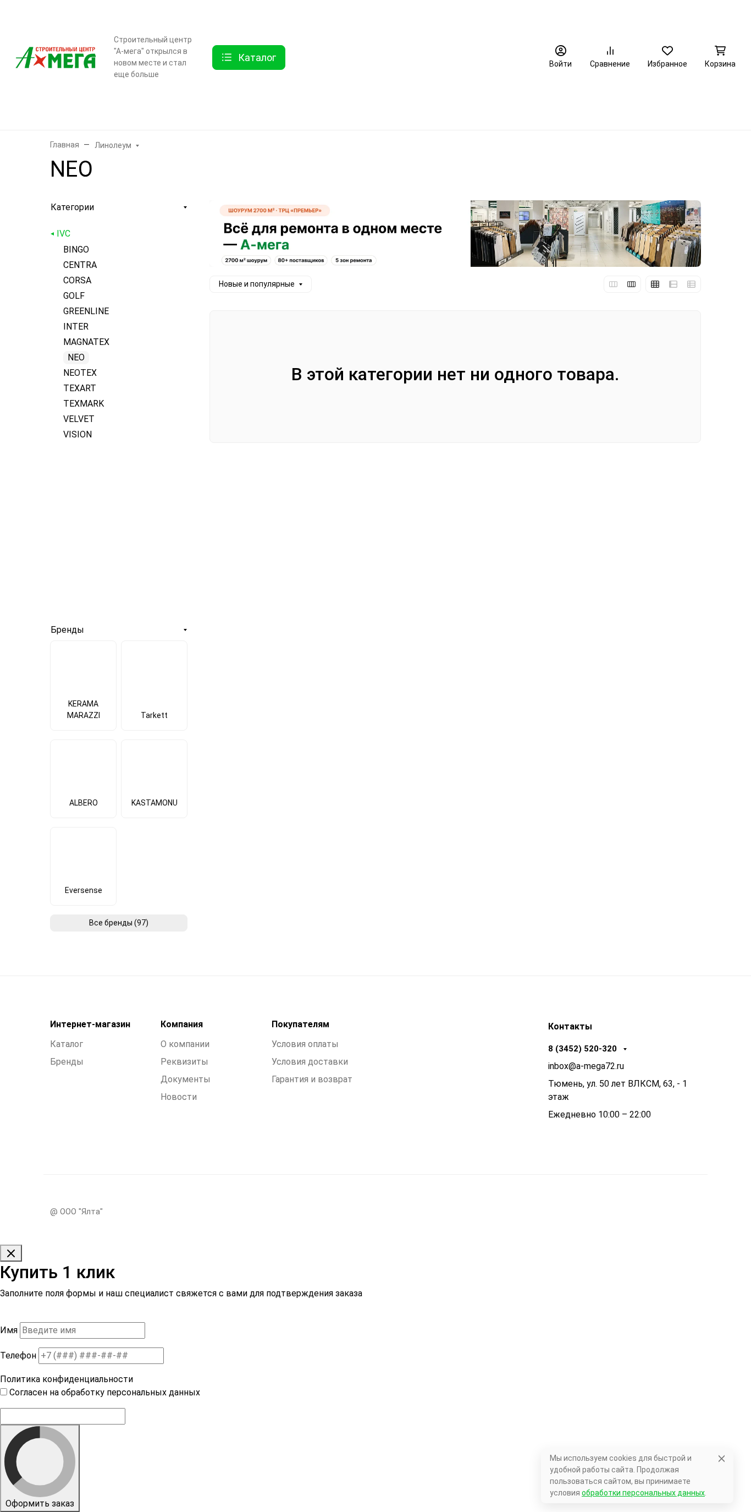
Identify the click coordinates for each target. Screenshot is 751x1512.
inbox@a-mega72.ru (586, 1066)
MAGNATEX (86, 342)
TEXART (79, 388)
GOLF (74, 296)
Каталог (66, 1044)
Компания (182, 1024)
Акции (471, 13)
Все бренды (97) (118, 922)
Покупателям (300, 1024)
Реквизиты (184, 1061)
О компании (152, 13)
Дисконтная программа (395, 13)
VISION (77, 434)
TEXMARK (83, 403)
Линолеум (398, 108)
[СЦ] (55, 56)
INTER (76, 326)
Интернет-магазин (90, 1024)
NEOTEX (80, 373)
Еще (515, 13)
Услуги (256, 13)
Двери (82, 108)
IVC (63, 233)
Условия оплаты (305, 1044)
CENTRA (80, 265)
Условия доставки (310, 1061)
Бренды (30, 108)
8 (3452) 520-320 (685, 14)
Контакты (213, 13)
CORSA (77, 280)
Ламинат (136, 108)
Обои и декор (205, 108)
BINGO (76, 249)
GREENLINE (86, 311)
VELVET (79, 419)
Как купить (310, 13)
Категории (72, 207)
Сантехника (332, 108)
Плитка (270, 108)
